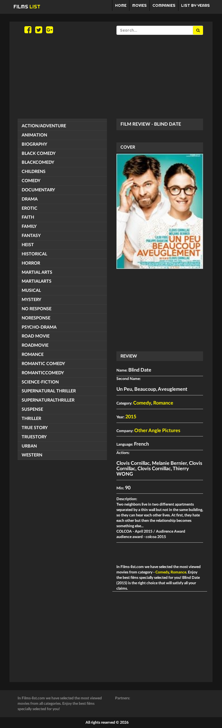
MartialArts (36, 281)
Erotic (29, 208)
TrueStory (34, 437)
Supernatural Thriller (49, 391)
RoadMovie (35, 345)
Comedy (31, 181)
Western (32, 455)
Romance (33, 354)
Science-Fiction (40, 382)
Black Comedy (39, 153)
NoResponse (36, 318)
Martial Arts (37, 272)
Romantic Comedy (43, 364)
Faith (28, 217)
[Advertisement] (111, 77)
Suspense (32, 409)
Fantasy (31, 235)
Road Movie (36, 336)
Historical (34, 254)
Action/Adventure (44, 126)
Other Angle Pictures (157, 430)
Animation (34, 135)
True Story (35, 428)
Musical (31, 290)
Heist (28, 245)
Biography (34, 144)
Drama (30, 199)
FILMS (27, 7)
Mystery (31, 300)
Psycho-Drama (39, 327)
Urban (29, 446)
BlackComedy (38, 162)
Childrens (33, 171)
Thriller (31, 418)
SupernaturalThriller (48, 400)
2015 (130, 417)
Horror (31, 263)
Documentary (38, 190)
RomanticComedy (43, 373)
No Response (36, 309)
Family (29, 226)
